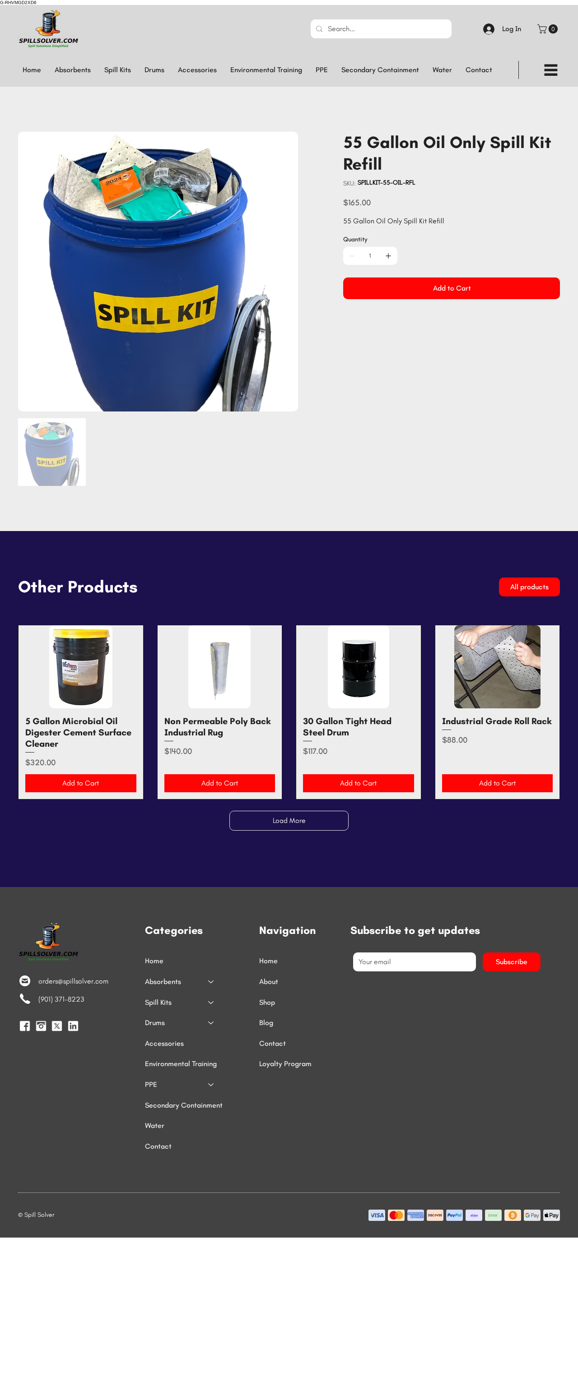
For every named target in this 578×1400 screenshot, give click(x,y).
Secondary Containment (184, 1105)
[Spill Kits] (211, 1002)
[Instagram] (41, 1026)
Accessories (164, 1043)
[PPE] (211, 1084)
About (268, 981)
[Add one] (388, 256)
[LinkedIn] (73, 1026)
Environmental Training (181, 1063)
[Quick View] (81, 666)
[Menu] (551, 70)
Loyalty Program (285, 1063)
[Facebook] (25, 1026)
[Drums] (211, 1022)
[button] (548, 28)
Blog (266, 1022)
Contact (158, 1146)
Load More (289, 820)
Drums (155, 1022)
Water (154, 1125)
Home (154, 960)
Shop (267, 1002)
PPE (151, 1084)
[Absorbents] (211, 981)
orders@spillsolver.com (73, 981)
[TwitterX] (57, 1026)
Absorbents (163, 981)
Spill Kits (158, 1002)
